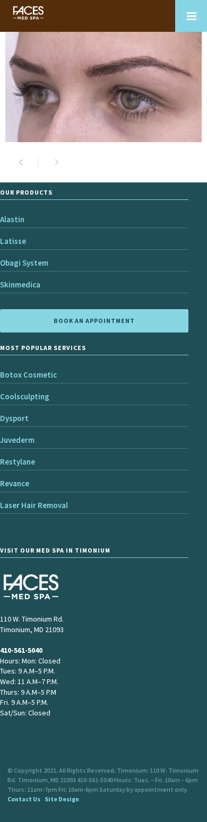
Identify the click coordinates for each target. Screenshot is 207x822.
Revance (14, 483)
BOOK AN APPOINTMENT (94, 321)
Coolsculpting (24, 396)
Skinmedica (20, 284)
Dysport (14, 418)
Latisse (13, 241)
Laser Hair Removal (34, 505)
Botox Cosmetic (28, 375)
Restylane (17, 462)
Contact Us (23, 799)
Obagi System (24, 263)
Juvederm (17, 440)
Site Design (62, 799)
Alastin (12, 219)
